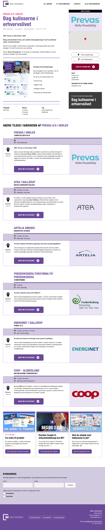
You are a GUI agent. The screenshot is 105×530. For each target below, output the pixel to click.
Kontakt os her (76, 86)
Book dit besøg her (83, 67)
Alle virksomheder (29, 29)
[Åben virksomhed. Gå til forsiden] (13, 4)
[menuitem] (47, 4)
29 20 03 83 (98, 523)
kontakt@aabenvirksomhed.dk (92, 521)
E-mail (36, 481)
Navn (5, 481)
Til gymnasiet (18, 29)
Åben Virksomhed (8, 29)
